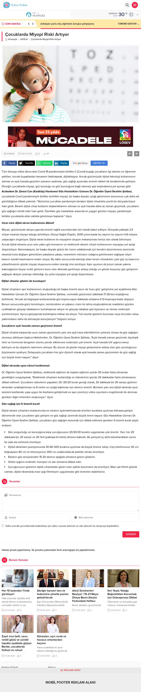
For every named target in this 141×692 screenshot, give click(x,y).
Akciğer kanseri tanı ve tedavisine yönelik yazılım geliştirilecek (52, 594)
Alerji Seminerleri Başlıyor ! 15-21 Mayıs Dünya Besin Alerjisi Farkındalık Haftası (85, 596)
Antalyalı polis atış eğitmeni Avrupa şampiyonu (67, 23)
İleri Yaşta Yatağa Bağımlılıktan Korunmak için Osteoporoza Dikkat (122, 594)
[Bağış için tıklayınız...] (70, 145)
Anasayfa (12, 39)
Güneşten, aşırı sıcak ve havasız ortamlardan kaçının (51, 640)
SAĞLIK (24, 39)
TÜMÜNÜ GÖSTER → (128, 23)
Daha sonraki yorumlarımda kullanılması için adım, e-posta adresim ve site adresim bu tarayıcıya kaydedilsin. (62, 526)
